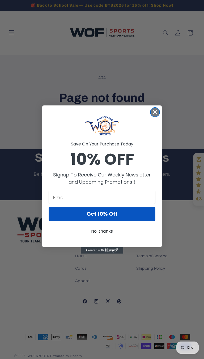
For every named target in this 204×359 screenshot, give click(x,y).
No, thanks (102, 231)
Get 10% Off (102, 214)
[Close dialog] (155, 112)
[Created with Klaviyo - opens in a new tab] (102, 250)
